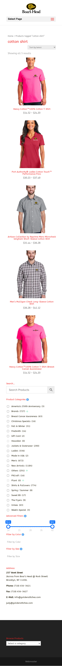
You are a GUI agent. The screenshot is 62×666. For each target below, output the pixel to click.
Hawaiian (18, 441)
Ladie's (18, 451)
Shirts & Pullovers (23, 485)
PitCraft (17, 475)
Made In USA (19, 455)
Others (18, 470)
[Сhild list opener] (27, 411)
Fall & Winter (20, 426)
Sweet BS (18, 495)
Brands (18, 411)
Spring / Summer (21, 490)
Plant (16, 480)
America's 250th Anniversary (27, 406)
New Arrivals (21, 465)
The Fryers (18, 500)
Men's (17, 460)
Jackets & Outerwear (25, 446)
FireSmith (18, 431)
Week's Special (20, 510)
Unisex (17, 505)
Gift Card (17, 436)
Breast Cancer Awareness (26, 416)
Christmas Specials (23, 421)
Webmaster (31, 661)
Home (10, 36)
